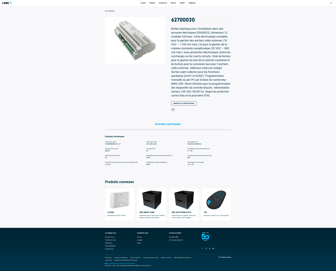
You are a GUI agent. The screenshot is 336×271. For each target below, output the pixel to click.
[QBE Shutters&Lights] (184, 200)
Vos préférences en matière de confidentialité (121, 263)
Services (139, 237)
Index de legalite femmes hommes (182, 257)
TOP (205, 212)
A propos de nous (110, 237)
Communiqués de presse (176, 240)
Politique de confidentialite (121, 257)
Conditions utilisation (135, 257)
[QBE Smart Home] (152, 200)
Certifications (108, 243)
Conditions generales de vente (150, 257)
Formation (192, 3)
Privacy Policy (108, 257)
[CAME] (7, 2)
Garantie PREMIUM (110, 246)
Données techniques (168, 124)
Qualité (139, 243)
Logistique (140, 240)
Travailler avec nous (110, 240)
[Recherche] (331, 3)
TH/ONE (110, 212)
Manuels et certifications (184, 103)
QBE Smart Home (147, 212)
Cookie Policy (108, 260)
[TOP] (216, 200)
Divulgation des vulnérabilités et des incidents (125, 260)
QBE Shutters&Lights (181, 212)
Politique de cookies (166, 257)
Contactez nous (109, 249)
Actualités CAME (173, 237)
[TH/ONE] (119, 200)
